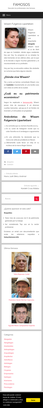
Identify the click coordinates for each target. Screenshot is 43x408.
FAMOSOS (21, 4)
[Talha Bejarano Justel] (21, 262)
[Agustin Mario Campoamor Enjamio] (21, 313)
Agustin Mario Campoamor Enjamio (21, 326)
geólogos (7, 377)
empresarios (8, 374)
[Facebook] (8, 151)
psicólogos (8, 387)
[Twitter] (17, 151)
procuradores (9, 384)
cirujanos (7, 370)
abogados (10, 162)
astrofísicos (8, 360)
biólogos (7, 367)
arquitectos (8, 356)
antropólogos (9, 349)
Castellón (10, 164)
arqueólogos (9, 353)
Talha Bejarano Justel (21, 274)
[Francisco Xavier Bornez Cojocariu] (21, 288)
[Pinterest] (26, 151)
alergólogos (8, 343)
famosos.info (27, 102)
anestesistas (8, 346)
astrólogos (8, 363)
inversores (8, 380)
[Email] (35, 151)
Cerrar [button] (33, 400)
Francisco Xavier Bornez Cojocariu (21, 300)
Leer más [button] (6, 405)
